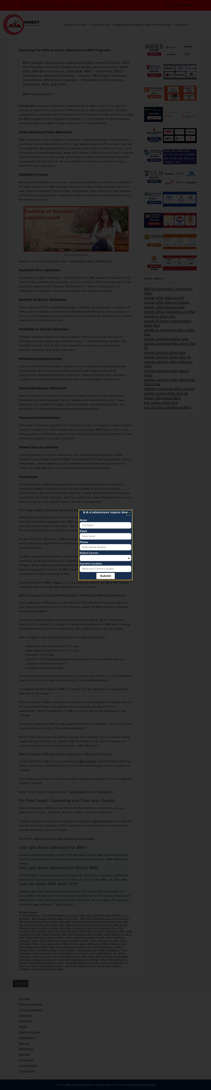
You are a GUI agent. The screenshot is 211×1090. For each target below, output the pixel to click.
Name (83, 520)
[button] (128, 514)
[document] (105, 545)
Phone (84, 542)
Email (83, 531)
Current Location (91, 563)
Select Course (89, 553)
